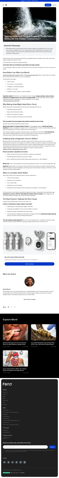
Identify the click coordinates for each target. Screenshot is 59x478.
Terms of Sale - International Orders (11, 412)
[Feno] (6, 5)
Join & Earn (5, 430)
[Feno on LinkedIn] (20, 462)
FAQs (4, 398)
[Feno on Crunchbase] (24, 462)
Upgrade (22, 0)
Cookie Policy (6, 418)
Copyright (5, 414)
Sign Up (52, 447)
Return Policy (6, 422)
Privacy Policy (6, 416)
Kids (4, 402)
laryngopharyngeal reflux (32, 75)
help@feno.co (6, 437)
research (35, 126)
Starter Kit (5, 392)
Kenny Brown (7, 289)
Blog (4, 396)
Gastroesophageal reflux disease (11, 75)
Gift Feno (5, 404)
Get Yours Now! (29, 264)
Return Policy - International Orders (11, 424)
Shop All (5, 394)
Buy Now (48, 5)
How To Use (5, 400)
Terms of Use (6, 410)
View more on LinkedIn (30, 299)
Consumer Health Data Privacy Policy (11, 420)
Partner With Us (6, 432)
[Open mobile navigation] (3, 5)
